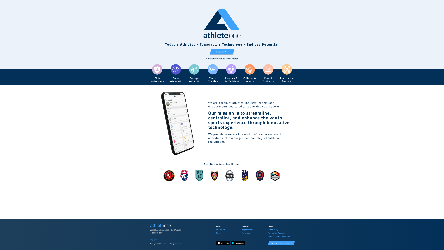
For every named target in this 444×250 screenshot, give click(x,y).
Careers (219, 233)
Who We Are (220, 229)
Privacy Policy (273, 229)
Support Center (247, 229)
